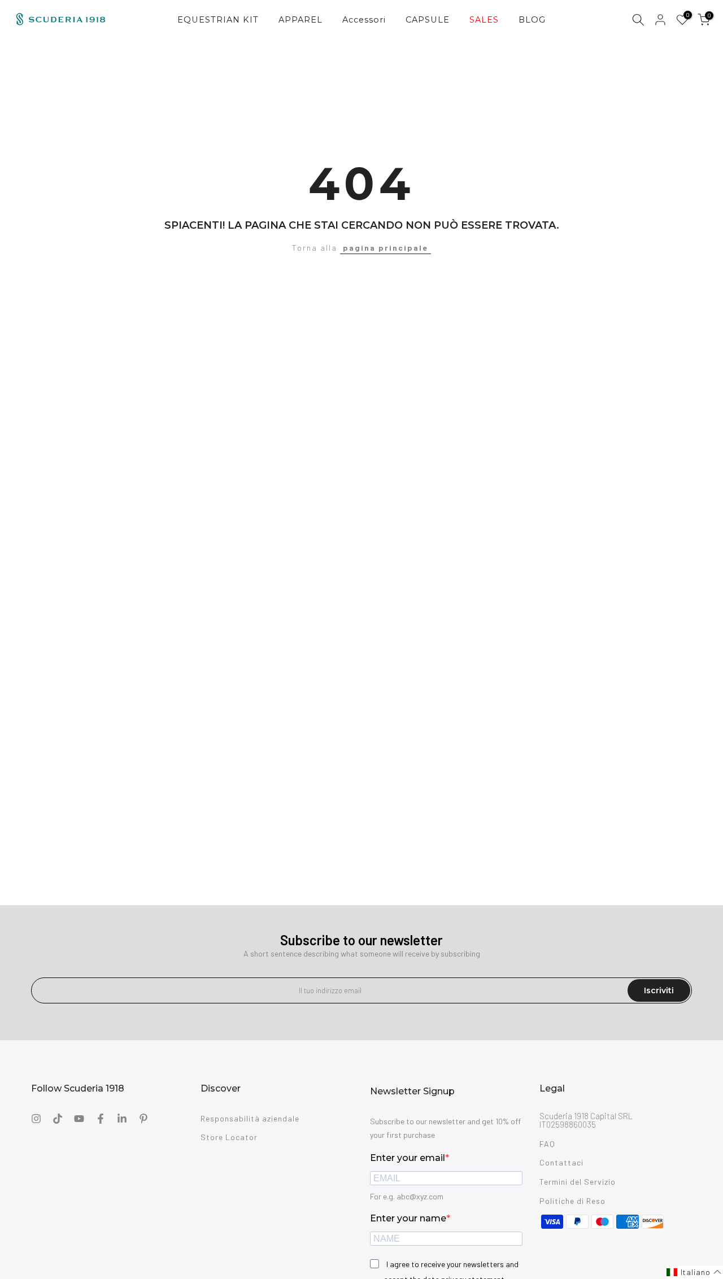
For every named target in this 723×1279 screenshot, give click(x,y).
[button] (694, 1272)
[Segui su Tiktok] (58, 1118)
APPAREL (300, 20)
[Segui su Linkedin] (122, 1118)
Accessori (364, 20)
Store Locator (229, 1137)
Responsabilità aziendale (250, 1118)
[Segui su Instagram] (36, 1118)
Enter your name (408, 1218)
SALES (484, 20)
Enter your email (407, 1158)
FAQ (547, 1144)
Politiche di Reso (572, 1201)
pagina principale (385, 247)
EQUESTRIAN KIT (218, 20)
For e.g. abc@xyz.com (406, 1196)
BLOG (532, 20)
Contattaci (561, 1162)
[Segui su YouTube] (79, 1118)
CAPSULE (428, 20)
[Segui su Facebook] (100, 1118)
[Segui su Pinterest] (143, 1118)
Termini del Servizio (577, 1181)
